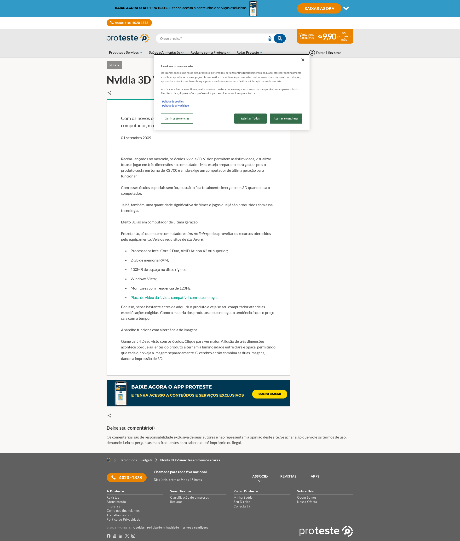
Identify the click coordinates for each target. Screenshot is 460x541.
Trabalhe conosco (119, 515)
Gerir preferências (177, 118)
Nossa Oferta (307, 502)
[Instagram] (133, 536)
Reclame (176, 502)
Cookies (139, 527)
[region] (232, 92)
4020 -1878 (130, 477)
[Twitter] (127, 536)
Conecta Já (242, 506)
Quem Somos (306, 497)
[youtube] (114, 536)
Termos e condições (194, 527)
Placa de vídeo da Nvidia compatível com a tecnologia (174, 297)
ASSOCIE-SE (260, 478)
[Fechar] (303, 60)
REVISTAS (288, 476)
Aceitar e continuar (286, 118)
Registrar (334, 53)
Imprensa (114, 506)
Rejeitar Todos (250, 118)
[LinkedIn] (121, 536)
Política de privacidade (175, 105)
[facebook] (109, 536)
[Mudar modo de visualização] (230, 8)
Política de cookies (173, 101)
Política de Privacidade (123, 519)
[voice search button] (267, 38)
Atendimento (116, 502)
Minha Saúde (243, 497)
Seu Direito (242, 502)
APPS (315, 476)
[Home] (108, 460)
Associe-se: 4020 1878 (131, 23)
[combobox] (221, 38)
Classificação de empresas (189, 497)
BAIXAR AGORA (319, 8)
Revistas (113, 497)
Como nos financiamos (123, 511)
